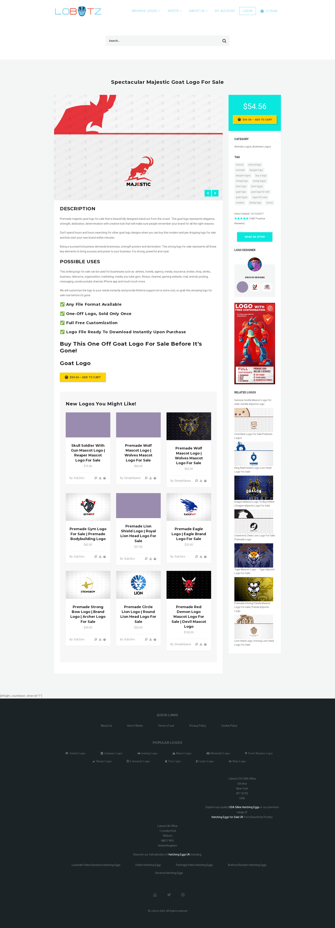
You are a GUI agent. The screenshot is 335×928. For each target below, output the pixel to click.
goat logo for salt (260, 191)
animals (240, 170)
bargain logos (243, 175)
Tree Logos (174, 761)
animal (239, 164)
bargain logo (256, 170)
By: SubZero (77, 478)
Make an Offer (255, 236)
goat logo (241, 191)
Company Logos (113, 753)
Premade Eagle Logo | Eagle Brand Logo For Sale (189, 534)
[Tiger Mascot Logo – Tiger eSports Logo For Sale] (253, 555)
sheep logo (255, 202)
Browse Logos (144, 11)
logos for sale (259, 197)
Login (247, 11)
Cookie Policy (229, 725)
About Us (196, 11)
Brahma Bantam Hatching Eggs (247, 865)
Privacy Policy (197, 725)
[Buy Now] (100, 478)
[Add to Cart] (104, 478)
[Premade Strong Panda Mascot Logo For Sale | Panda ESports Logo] (253, 589)
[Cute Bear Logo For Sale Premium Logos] (253, 419)
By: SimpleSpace (130, 478)
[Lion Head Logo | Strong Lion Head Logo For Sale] (253, 626)
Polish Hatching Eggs (148, 865)
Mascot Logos (183, 753)
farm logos (257, 186)
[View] (96, 478)
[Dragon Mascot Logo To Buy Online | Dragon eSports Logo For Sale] (253, 487)
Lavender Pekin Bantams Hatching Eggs (96, 865)
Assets (173, 11)
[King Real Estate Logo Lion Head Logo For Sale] (253, 453)
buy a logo (261, 175)
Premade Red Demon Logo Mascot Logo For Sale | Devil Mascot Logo (189, 617)
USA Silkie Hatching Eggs (244, 807)
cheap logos (259, 181)
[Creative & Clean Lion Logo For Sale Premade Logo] (253, 521)
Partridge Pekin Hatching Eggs (194, 865)
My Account (225, 11)
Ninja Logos (238, 761)
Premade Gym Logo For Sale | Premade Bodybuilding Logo (88, 534)
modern (240, 202)
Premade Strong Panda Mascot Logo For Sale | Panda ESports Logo (252, 607)
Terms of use (166, 725)
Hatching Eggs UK (179, 854)
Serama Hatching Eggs (169, 872)
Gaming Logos (148, 753)
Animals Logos (242, 146)
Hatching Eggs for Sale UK (227, 817)
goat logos (241, 197)
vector (269, 202)
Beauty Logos (103, 761)
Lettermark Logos (139, 761)
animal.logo (254, 164)
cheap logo (242, 181)
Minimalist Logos (220, 753)
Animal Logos (76, 753)
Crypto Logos (206, 761)
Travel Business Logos (260, 753)
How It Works (135, 725)
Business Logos (262, 146)
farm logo (241, 186)
